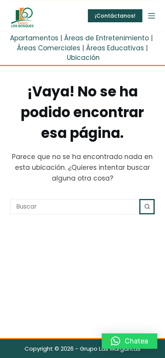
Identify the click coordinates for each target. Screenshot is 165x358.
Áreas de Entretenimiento (106, 38)
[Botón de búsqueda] (147, 206)
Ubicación (83, 57)
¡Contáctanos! (115, 16)
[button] (129, 341)
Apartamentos (34, 38)
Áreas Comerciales (48, 48)
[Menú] (151, 15)
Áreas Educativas (115, 48)
